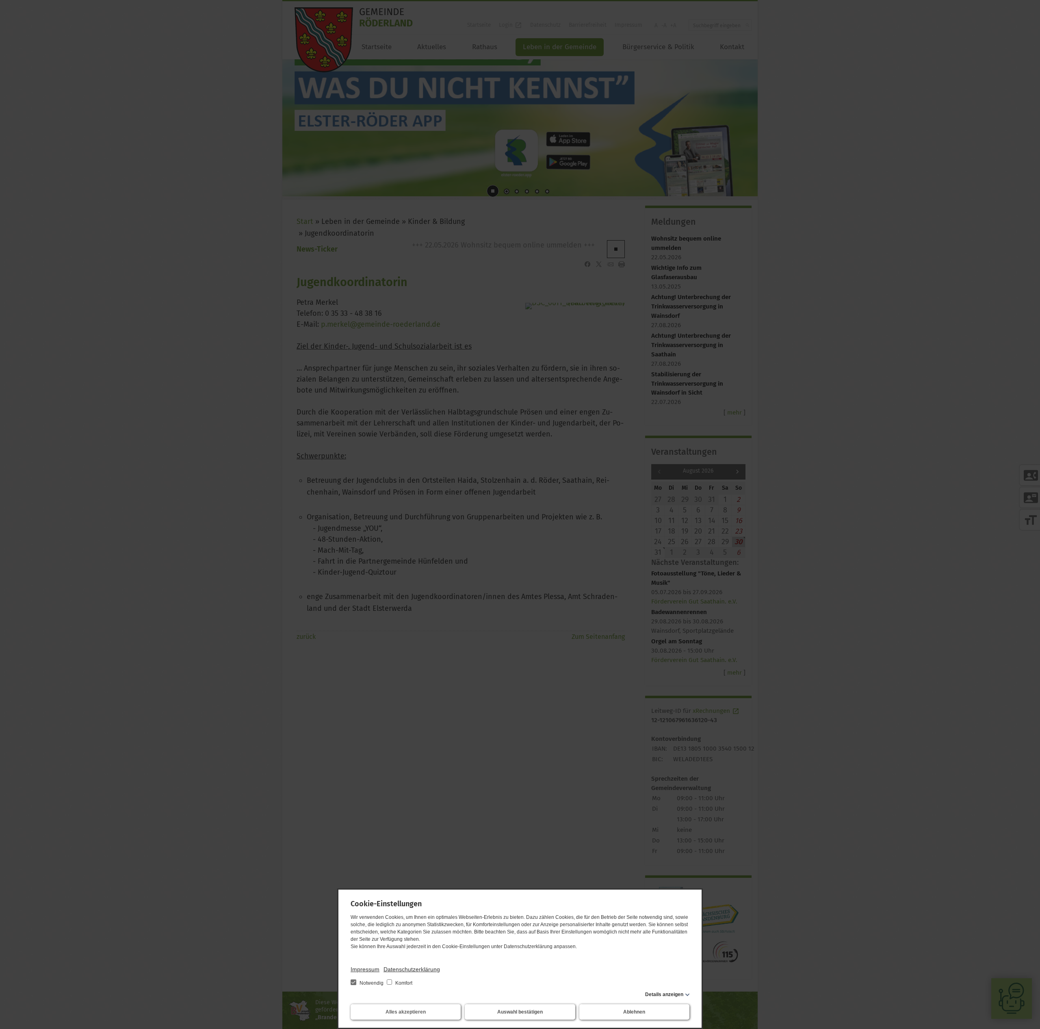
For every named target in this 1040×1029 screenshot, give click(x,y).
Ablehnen (634, 1012)
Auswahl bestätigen (520, 1012)
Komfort (403, 983)
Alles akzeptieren (406, 1012)
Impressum (365, 969)
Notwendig (371, 983)
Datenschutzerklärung (412, 969)
